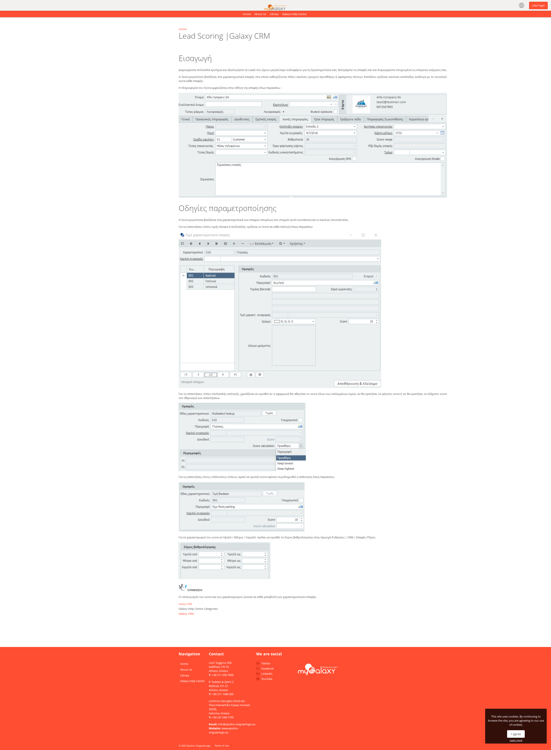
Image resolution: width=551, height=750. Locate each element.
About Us (260, 14)
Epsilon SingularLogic (199, 745)
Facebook (267, 668)
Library (274, 14)
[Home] (275, 4)
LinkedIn (266, 674)
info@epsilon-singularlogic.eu (236, 724)
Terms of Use (222, 745)
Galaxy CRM (185, 603)
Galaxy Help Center (294, 14)
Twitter (265, 663)
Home (247, 14)
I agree (516, 734)
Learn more (516, 740)
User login (538, 5)
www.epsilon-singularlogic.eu (224, 730)
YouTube (266, 679)
